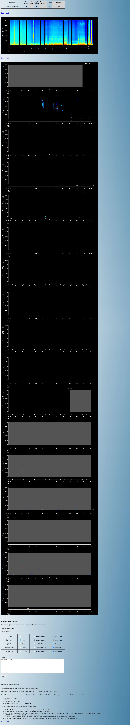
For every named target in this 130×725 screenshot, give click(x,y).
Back (2, 13)
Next (7, 13)
